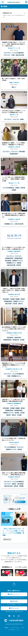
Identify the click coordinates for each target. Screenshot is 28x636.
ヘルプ (18, 629)
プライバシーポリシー (15, 627)
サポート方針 (11, 629)
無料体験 (15, 601)
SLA (23, 627)
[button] (14, 13)
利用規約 (6, 627)
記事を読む (8, 539)
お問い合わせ (14, 608)
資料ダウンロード (14, 594)
